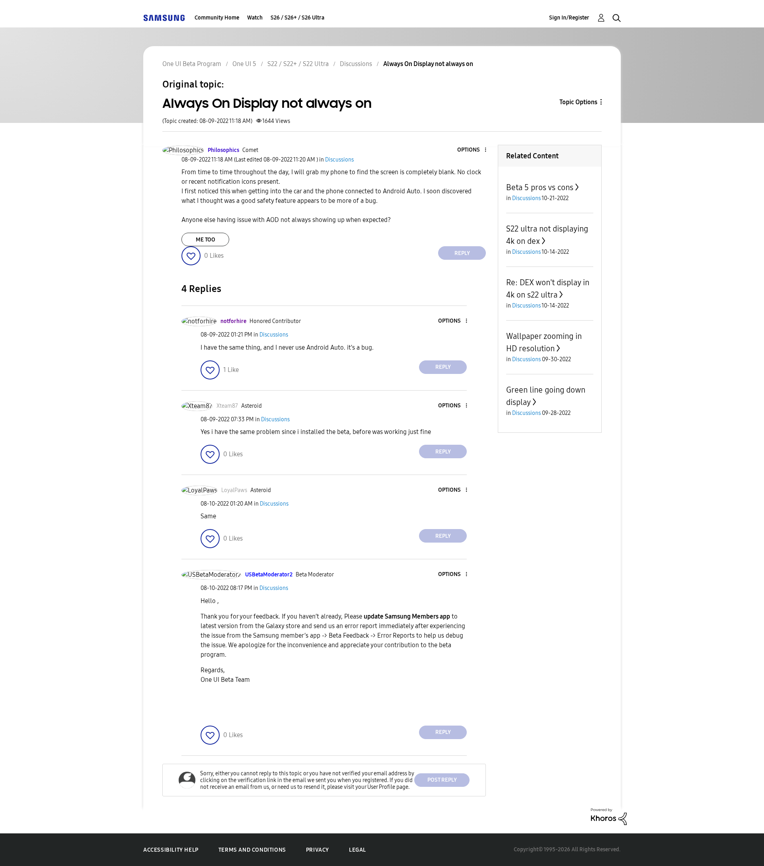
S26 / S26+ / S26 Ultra (297, 17)
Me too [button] (205, 239)
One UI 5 (244, 64)
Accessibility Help (171, 850)
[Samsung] (164, 17)
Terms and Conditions (252, 850)
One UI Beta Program (191, 64)
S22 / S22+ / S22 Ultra (298, 64)
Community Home (217, 17)
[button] (472, 150)
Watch (255, 17)
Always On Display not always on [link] (428, 64)
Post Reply (442, 779)
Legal (357, 850)
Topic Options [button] (578, 102)
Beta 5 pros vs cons (539, 187)
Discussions (356, 64)
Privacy (317, 850)
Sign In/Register (569, 17)
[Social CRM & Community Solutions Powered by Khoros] (609, 816)
